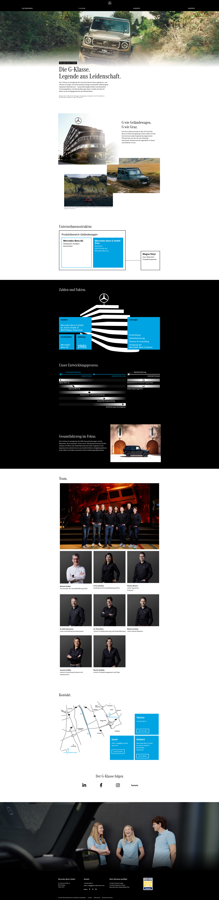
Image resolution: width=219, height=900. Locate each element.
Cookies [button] (90, 897)
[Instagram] (118, 785)
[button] (68, 63)
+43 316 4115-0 (88, 883)
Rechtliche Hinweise (107, 897)
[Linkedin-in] (84, 785)
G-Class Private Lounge (116, 883)
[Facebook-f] (101, 785)
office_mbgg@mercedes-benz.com (94, 885)
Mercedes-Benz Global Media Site (119, 887)
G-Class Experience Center (117, 885)
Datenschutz (97, 897)
